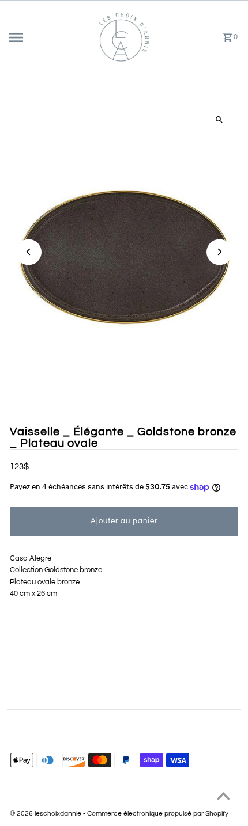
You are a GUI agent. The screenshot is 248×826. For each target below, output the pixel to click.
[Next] (219, 252)
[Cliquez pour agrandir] (219, 120)
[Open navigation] (48, 37)
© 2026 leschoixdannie (46, 813)
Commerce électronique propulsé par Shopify (157, 813)
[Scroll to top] (223, 796)
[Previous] (29, 252)
